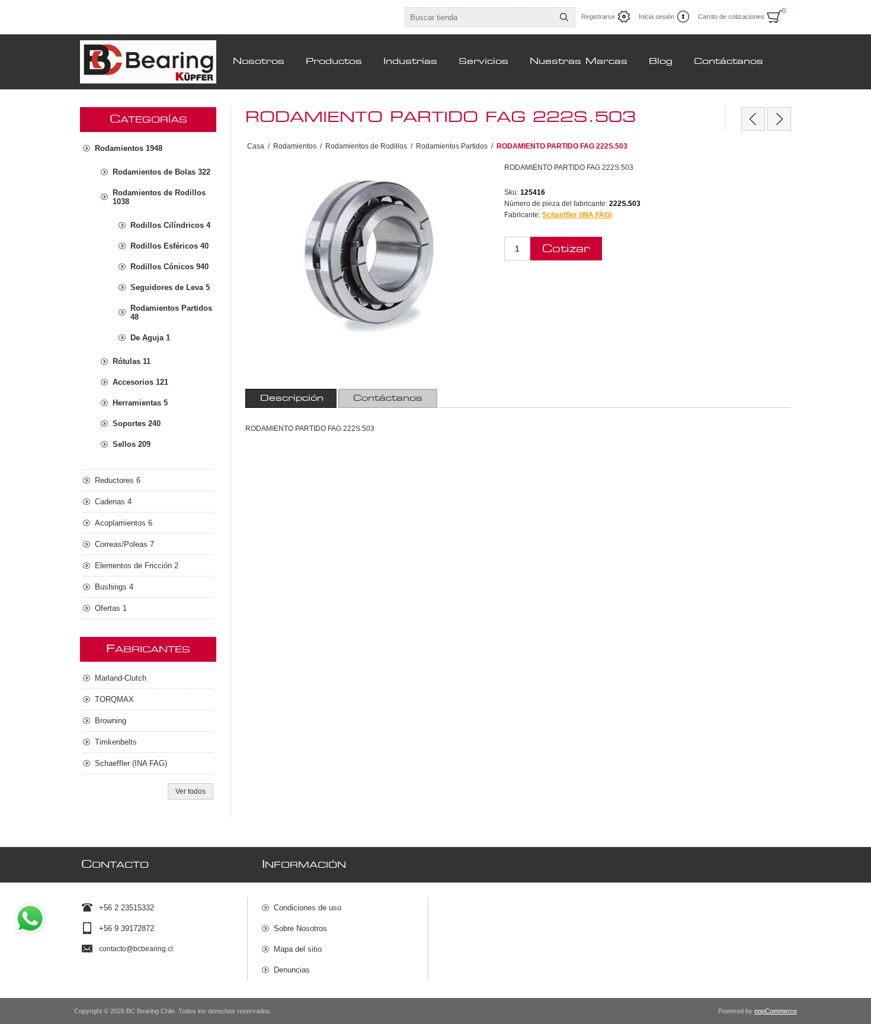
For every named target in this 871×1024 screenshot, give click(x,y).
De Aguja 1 (150, 337)
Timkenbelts (116, 742)
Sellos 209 (131, 444)
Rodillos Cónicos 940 (169, 266)
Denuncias (292, 969)
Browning (110, 720)
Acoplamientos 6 (123, 523)
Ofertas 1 (111, 608)
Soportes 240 (137, 423)
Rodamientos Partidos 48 (171, 312)
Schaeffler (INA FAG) (577, 215)
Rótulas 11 (131, 361)
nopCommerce (775, 1011)
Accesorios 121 (140, 382)
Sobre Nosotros (300, 928)
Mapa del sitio (298, 949)
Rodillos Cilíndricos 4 (170, 225)
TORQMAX (114, 699)
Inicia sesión (656, 16)
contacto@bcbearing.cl (136, 949)
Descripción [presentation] (292, 398)
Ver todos (190, 791)
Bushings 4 (114, 586)
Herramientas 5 (140, 402)
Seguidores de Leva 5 (170, 287)
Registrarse (598, 16)
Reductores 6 (117, 480)
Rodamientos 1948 (128, 148)
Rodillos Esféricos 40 (169, 245)
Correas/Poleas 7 (124, 544)
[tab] (291, 398)
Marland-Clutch (120, 678)
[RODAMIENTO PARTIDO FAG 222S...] (753, 119)
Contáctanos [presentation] (387, 398)
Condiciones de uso (307, 907)
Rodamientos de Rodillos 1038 (159, 197)
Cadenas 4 (113, 501)
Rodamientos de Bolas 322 (161, 172)
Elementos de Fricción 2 (136, 565)
